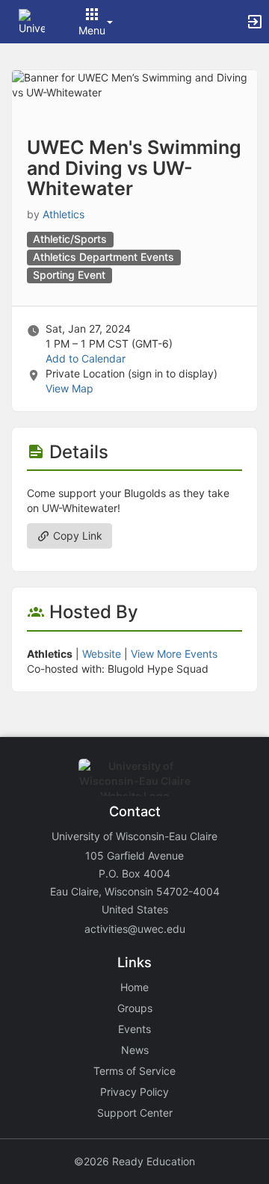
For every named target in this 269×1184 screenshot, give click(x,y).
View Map (69, 388)
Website (101, 653)
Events (134, 1029)
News (135, 1049)
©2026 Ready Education (134, 1161)
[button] (32, 20)
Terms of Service (134, 1070)
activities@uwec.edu (134, 928)
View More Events (174, 653)
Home (134, 987)
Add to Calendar (86, 358)
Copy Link (76, 535)
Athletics (63, 214)
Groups (134, 1008)
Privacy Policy (134, 1091)
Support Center (135, 1112)
